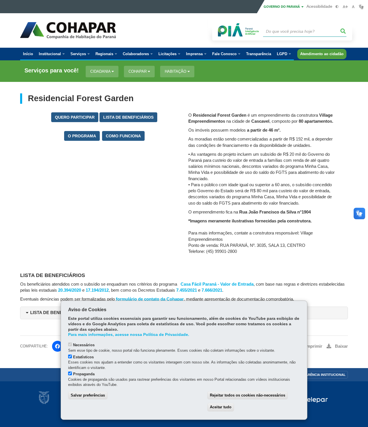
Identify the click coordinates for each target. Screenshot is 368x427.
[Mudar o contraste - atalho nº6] (337, 6)
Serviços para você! (51, 71)
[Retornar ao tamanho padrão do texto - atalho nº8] (353, 6)
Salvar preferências (88, 395)
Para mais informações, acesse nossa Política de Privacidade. (128, 334)
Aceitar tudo (220, 407)
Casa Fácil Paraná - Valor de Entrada (217, 284)
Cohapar (138, 71)
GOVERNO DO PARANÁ (282, 6)
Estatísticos (83, 357)
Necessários (84, 345)
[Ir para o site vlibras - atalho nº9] (361, 6)
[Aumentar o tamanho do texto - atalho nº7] (345, 6)
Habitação (176, 71)
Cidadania (101, 71)
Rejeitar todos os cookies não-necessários (247, 395)
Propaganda (84, 374)
